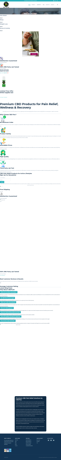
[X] (55, 0)
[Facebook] (54, 0)
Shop (16, 441)
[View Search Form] (57, 4)
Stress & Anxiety (5, 28)
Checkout (38, 441)
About (16, 444)
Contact (16, 445)
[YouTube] (54, 440)
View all (1, 17)
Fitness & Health (28, 444)
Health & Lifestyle (28, 442)
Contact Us (48, 4)
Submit (2, 182)
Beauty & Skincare (28, 441)
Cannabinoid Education (29, 445)
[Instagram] (57, 0)
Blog (43, 4)
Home (29, 4)
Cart (37, 442)
